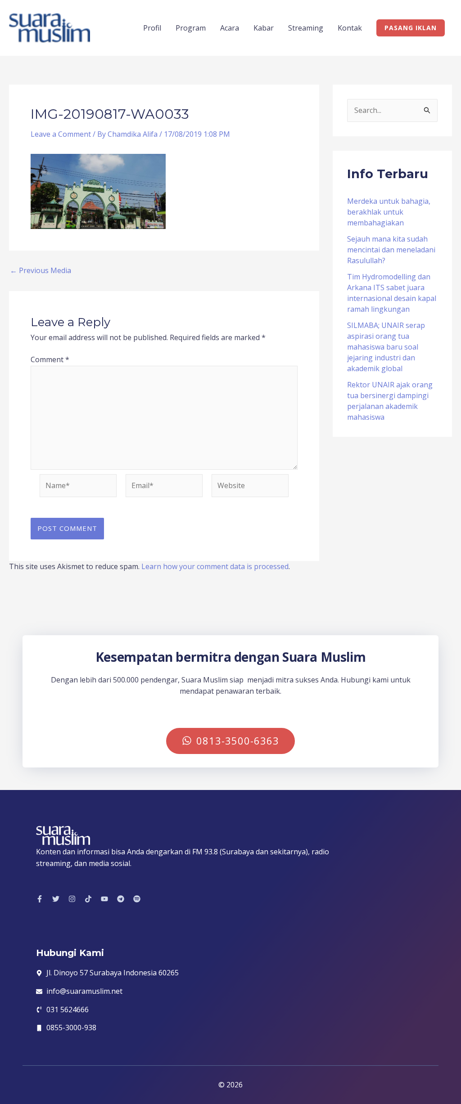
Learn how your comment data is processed (215, 566)
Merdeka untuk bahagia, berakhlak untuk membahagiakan (388, 212)
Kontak (350, 28)
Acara (229, 28)
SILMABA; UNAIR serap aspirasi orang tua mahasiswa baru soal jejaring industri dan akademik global (386, 346)
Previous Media (40, 270)
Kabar (263, 28)
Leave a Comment (61, 134)
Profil (152, 28)
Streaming (305, 28)
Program (191, 28)
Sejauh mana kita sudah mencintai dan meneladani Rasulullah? (391, 249)
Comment (50, 359)
